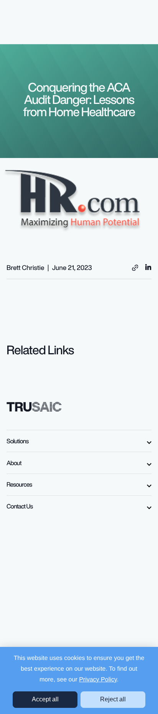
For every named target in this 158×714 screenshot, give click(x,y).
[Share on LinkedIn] (148, 266)
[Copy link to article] (135, 268)
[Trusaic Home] (34, 406)
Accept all (45, 699)
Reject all (113, 699)
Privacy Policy (98, 679)
